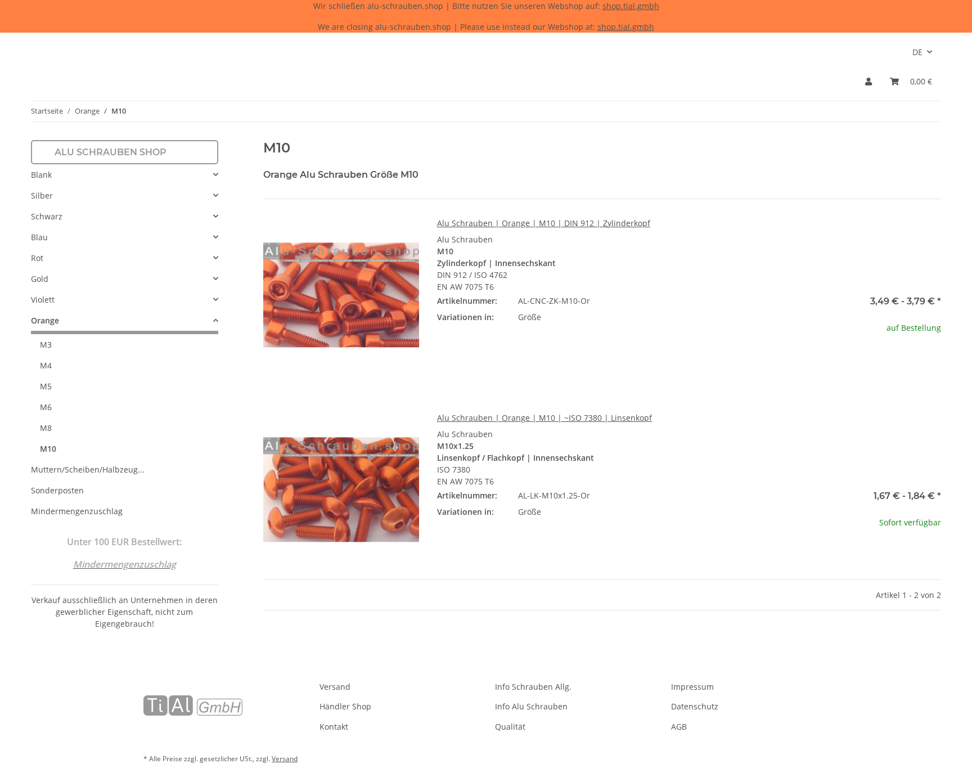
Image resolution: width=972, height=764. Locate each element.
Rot (37, 258)
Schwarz (46, 216)
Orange (45, 320)
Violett (43, 299)
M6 (46, 407)
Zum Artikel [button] (863, 363)
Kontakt (334, 726)
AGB (679, 726)
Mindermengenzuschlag (77, 511)
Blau (39, 237)
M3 (46, 344)
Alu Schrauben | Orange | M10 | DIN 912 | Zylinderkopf (543, 223)
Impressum (692, 686)
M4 (46, 365)
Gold (39, 278)
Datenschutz (694, 706)
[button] (868, 81)
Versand (335, 686)
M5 (46, 386)
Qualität (510, 726)
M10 (48, 448)
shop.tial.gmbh (630, 6)
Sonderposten (57, 490)
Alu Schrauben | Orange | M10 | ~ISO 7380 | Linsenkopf (544, 417)
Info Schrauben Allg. (533, 686)
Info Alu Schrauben (531, 706)
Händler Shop (345, 706)
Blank (41, 174)
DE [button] (917, 52)
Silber (42, 195)
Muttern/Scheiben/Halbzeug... (88, 469)
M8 (46, 428)
